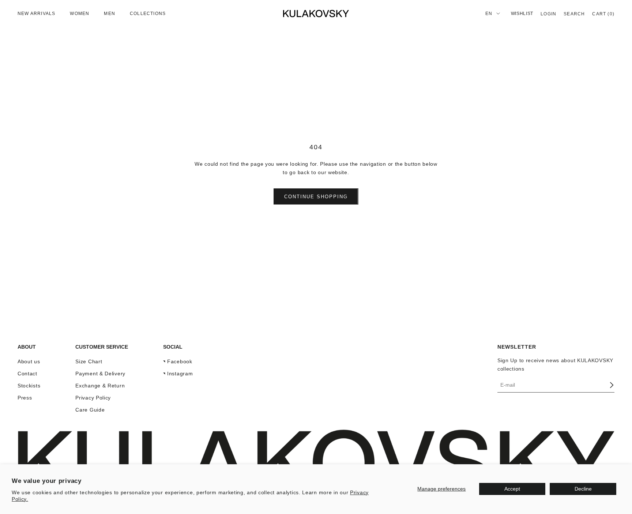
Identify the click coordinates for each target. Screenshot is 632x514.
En (488, 13)
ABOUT (27, 347)
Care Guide (90, 410)
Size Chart (88, 361)
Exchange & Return (100, 386)
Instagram (180, 373)
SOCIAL (173, 347)
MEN (109, 13)
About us (29, 361)
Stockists (29, 386)
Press (25, 398)
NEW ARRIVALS (36, 13)
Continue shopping (315, 196)
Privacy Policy (93, 398)
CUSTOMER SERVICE (101, 347)
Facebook (179, 361)
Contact (27, 373)
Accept (512, 489)
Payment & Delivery (100, 373)
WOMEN (79, 13)
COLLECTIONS (148, 13)
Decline (583, 489)
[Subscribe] (611, 385)
